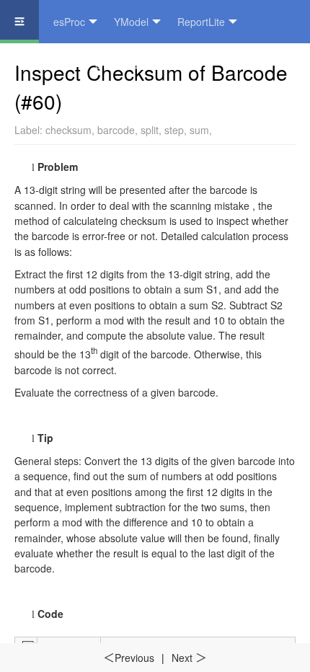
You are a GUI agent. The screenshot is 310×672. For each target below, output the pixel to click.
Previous (128, 657)
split (150, 130)
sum (199, 130)
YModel (131, 21)
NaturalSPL (40, 65)
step (174, 130)
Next (189, 657)
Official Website (130, 65)
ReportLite (201, 21)
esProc (69, 21)
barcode (116, 130)
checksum (68, 130)
